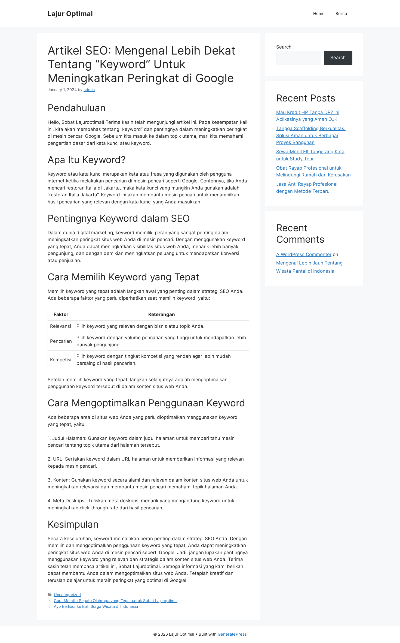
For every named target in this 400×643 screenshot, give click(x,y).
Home (319, 13)
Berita (341, 13)
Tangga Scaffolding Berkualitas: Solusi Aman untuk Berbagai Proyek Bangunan (311, 135)
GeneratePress (232, 634)
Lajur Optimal (70, 14)
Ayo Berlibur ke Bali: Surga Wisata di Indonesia (96, 606)
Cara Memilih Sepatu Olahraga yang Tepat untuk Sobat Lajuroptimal (115, 600)
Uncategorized (67, 594)
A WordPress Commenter (303, 254)
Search (283, 47)
